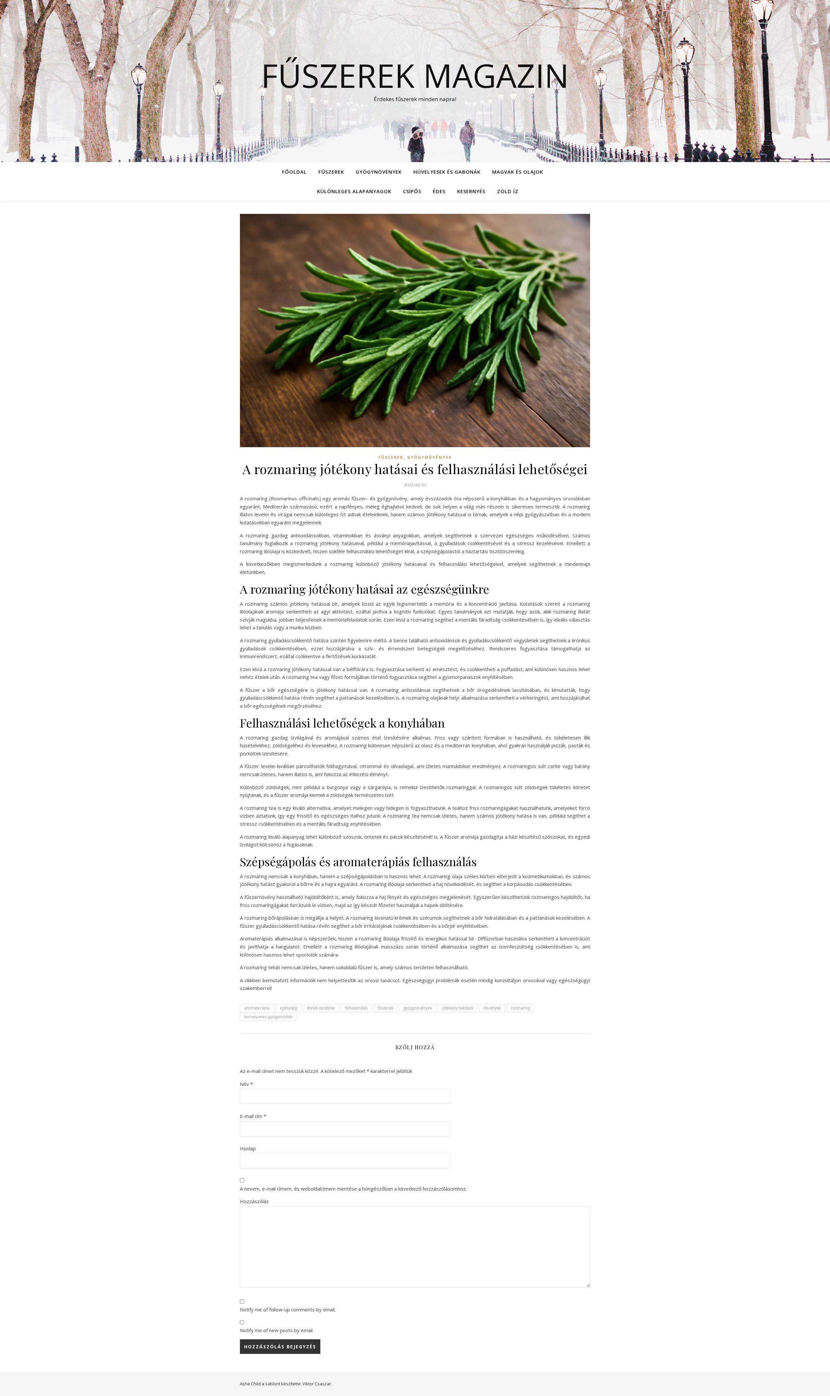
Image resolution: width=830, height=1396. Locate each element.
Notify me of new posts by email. (277, 1330)
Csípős (412, 191)
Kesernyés (471, 191)
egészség (288, 1008)
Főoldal (294, 172)
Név (246, 1084)
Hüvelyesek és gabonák (446, 172)
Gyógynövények (379, 172)
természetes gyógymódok (268, 1016)
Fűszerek (331, 172)
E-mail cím (253, 1116)
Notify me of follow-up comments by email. (288, 1309)
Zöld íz (507, 191)
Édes (439, 191)
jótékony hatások (457, 1008)
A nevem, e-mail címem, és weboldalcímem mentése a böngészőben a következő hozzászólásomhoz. (353, 1188)
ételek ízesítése (321, 1008)
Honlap (248, 1148)
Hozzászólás (254, 1201)
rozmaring (520, 1008)
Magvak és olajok (517, 172)
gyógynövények (417, 1008)
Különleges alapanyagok (354, 191)
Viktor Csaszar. (317, 1384)
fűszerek (385, 1008)
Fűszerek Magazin (415, 75)
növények (492, 1008)
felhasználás (356, 1008)
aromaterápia (257, 1008)
